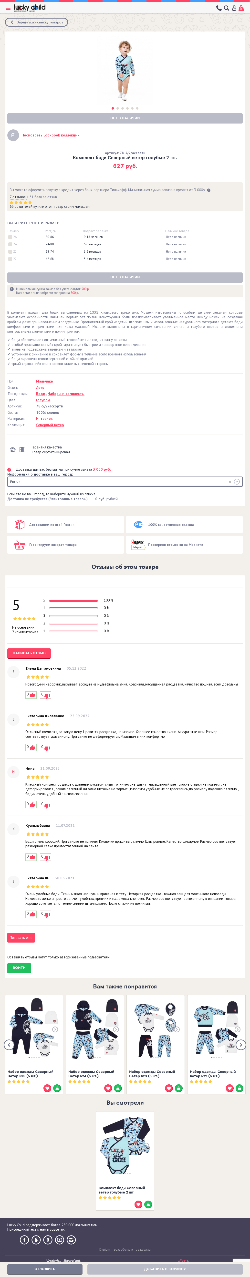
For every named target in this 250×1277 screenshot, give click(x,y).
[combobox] (125, 482)
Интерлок (44, 418)
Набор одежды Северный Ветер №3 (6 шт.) (152, 1074)
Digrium (104, 1249)
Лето (40, 387)
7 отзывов (18, 197)
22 (15, 252)
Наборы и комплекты (66, 393)
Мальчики (44, 381)
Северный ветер (50, 425)
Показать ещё (21, 937)
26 (15, 237)
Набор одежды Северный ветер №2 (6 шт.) (213, 1074)
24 (15, 244)
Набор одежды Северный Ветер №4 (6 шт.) (91, 1074)
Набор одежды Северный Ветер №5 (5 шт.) (30, 1074)
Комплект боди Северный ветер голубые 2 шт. (122, 1190)
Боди (40, 393)
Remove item (230, 481)
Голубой (43, 400)
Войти (19, 968)
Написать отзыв (29, 653)
